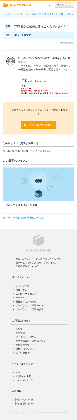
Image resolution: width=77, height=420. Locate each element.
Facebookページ (24, 380)
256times (20, 297)
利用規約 (20, 333)
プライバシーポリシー (27, 337)
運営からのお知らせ (26, 301)
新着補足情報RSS (24, 403)
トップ (6, 14)
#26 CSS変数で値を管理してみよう (25, 217)
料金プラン (21, 289)
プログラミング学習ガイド (30, 305)
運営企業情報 (23, 344)
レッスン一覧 (21, 14)
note (18, 372)
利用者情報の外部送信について (32, 340)
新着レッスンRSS (24, 399)
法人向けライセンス (26, 293)
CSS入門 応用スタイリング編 (47, 14)
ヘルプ (19, 329)
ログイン (63, 5)
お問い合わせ (23, 352)
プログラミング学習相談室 (30, 309)
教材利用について (25, 348)
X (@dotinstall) (23, 376)
